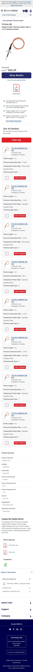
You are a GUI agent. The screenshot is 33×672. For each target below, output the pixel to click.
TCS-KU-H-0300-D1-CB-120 (19, 225)
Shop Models (16, 75)
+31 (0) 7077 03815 (25, 1)
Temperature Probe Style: (12, 166)
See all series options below (16, 80)
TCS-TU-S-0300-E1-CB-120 (19, 376)
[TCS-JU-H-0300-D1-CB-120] (6, 150)
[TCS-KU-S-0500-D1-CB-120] (6, 340)
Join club (16, 645)
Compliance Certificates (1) (11, 591)
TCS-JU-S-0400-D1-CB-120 (19, 187)
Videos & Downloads (8, 572)
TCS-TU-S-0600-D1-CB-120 (19, 414)
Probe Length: (8, 158)
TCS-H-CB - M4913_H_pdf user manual (18, 583)
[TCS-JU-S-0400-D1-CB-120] (6, 188)
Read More (5, 532)
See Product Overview (13, 121)
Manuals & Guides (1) (9, 579)
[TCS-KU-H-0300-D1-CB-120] (6, 226)
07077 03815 (12, 1)
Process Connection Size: (12, 162)
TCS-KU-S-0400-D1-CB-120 (19, 301)
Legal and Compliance (18, 668)
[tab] (16, 547)
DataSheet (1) (7, 588)
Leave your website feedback (16, 652)
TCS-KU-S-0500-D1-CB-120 (19, 338)
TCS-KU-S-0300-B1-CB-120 (19, 263)
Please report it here (16, 5)
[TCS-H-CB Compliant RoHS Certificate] (5, 564)
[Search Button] (30, 15)
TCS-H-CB (11, 552)
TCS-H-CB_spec (13, 545)
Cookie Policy (15, 666)
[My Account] (30, 11)
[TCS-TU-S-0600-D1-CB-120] (6, 415)
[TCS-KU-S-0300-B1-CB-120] (6, 264)
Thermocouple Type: (10, 172)
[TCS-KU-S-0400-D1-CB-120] (6, 302)
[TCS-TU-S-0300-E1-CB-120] (6, 378)
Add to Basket (20, 178)
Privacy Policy (7, 666)
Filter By (16, 140)
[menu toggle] (2, 10)
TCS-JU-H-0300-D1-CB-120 (19, 149)
